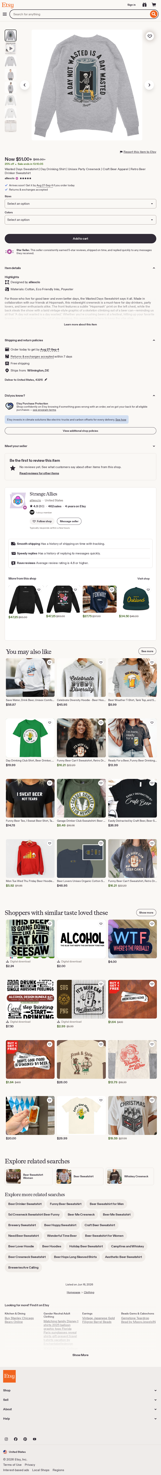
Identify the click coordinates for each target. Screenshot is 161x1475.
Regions (58, 1470)
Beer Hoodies (53, 1247)
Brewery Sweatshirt (23, 1226)
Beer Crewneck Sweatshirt (28, 1258)
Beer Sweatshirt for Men (108, 1205)
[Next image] (149, 85)
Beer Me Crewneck (83, 1215)
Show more (146, 912)
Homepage (73, 1292)
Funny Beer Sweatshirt (67, 1205)
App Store (16, 1430)
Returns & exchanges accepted (32, 356)
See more (147, 651)
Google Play (46, 1430)
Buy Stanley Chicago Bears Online (19, 1320)
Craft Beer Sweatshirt (102, 1226)
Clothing (89, 1292)
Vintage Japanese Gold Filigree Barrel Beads (98, 1320)
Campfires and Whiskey (129, 1247)
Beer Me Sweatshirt (118, 1215)
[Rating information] (31, 506)
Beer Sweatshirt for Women (106, 1237)
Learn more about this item (80, 324)
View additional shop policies (80, 430)
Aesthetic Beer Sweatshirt (125, 1258)
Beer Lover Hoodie (23, 1247)
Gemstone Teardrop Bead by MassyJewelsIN (138, 1320)
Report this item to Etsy (139, 152)
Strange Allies (43, 494)
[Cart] (154, 4)
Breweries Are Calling (25, 1268)
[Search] (154, 14)
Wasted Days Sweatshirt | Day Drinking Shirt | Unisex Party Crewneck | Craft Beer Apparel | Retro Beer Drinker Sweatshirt (75, 171)
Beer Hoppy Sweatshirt (62, 1226)
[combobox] (79, 14)
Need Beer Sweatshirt (25, 1237)
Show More (80, 1355)
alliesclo (10, 178)
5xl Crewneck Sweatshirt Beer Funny (35, 1215)
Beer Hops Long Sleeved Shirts (77, 1258)
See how (120, 419)
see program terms (44, 409)
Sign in (131, 4)
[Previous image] (24, 85)
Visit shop (143, 578)
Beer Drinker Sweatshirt (26, 1205)
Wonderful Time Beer (63, 1237)
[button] (69, 521)
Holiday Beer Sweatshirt (87, 1247)
